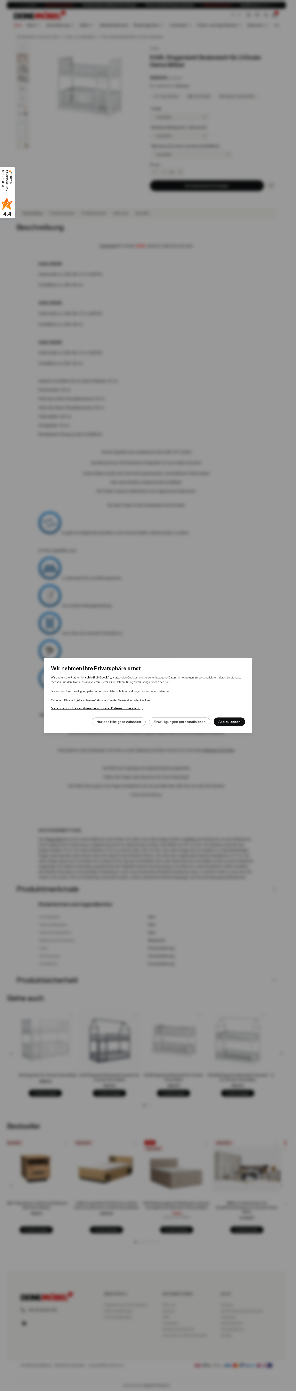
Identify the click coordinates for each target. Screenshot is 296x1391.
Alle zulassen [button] (229, 721)
